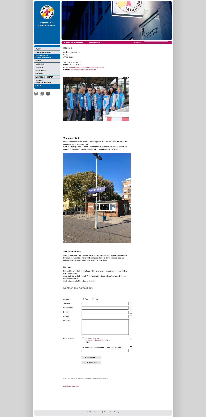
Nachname (67, 308)
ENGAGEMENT (41, 70)
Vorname (66, 303)
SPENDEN (39, 67)
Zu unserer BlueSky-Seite (37, 94)
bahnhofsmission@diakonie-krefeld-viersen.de (86, 67)
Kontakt (89, 412)
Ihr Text (66, 321)
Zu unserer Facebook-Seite (49, 94)
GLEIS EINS (39, 64)
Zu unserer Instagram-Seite (42, 94)
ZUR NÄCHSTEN (43, 56)
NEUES (38, 61)
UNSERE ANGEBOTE (43, 52)
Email (65, 316)
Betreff (65, 312)
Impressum (97, 412)
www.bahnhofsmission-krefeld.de (83, 70)
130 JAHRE (43, 81)
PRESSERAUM (94, 42)
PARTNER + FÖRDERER (44, 77)
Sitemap (116, 412)
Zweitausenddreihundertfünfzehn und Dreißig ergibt (101, 347)
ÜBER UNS (39, 74)
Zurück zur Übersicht (71, 386)
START (37, 49)
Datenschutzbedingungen (96, 340)
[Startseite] (47, 43)
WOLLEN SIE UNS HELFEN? (74, 42)
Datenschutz (107, 412)
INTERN (38, 86)
